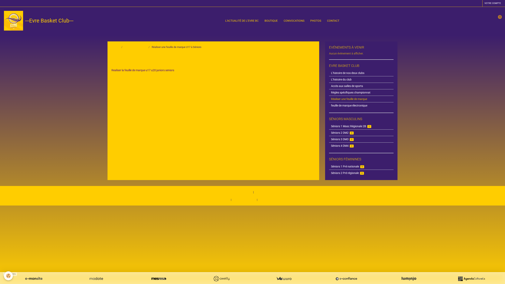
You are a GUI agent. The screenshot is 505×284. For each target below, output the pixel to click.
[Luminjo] (409, 279)
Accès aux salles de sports (347, 86)
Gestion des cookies (243, 199)
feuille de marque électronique (349, 105)
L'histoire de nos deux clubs (347, 73)
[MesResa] (159, 279)
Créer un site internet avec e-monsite (228, 192)
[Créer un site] (34, 279)
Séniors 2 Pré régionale (347, 173)
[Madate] (96, 279)
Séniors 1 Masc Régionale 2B (350, 126)
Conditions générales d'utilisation (276, 199)
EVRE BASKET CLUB (135, 47)
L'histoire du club (341, 79)
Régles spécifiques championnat (350, 92)
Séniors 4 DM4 (342, 145)
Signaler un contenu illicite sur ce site (277, 192)
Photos (315, 20)
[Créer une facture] (284, 279)
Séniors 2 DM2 (342, 132)
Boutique (271, 20)
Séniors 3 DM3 (342, 139)
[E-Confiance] (346, 279)
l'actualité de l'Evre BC (242, 20)
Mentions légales (219, 199)
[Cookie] (8, 275)
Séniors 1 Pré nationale (347, 166)
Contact (333, 20)
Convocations (294, 20)
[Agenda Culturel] (471, 279)
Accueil (115, 47)
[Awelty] (221, 279)
